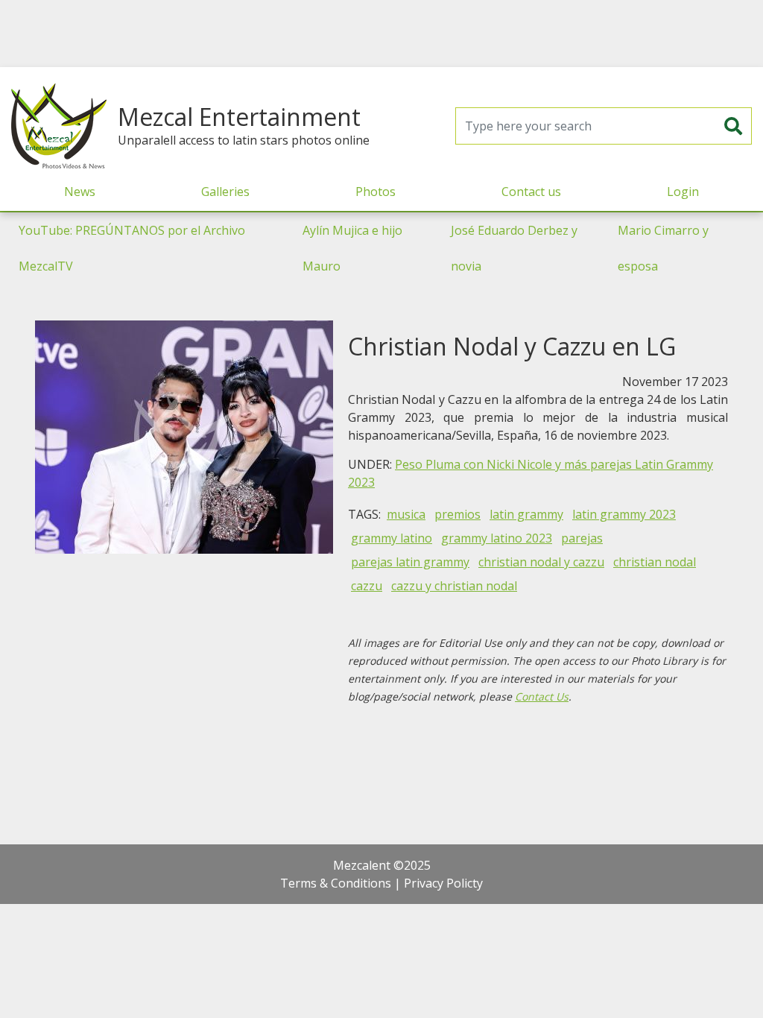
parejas (582, 538)
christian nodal (654, 562)
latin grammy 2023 (624, 514)
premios (457, 514)
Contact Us (542, 696)
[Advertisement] (381, 33)
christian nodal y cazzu (541, 562)
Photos (375, 191)
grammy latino (391, 538)
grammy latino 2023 (496, 538)
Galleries (225, 191)
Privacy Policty (443, 883)
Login (683, 191)
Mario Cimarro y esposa (663, 248)
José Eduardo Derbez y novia (514, 248)
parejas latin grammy (410, 562)
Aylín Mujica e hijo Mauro (352, 248)
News (79, 191)
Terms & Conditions (335, 883)
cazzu (366, 586)
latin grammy (526, 514)
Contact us (531, 191)
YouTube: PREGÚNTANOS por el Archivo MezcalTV (132, 248)
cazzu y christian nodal (454, 586)
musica (406, 514)
